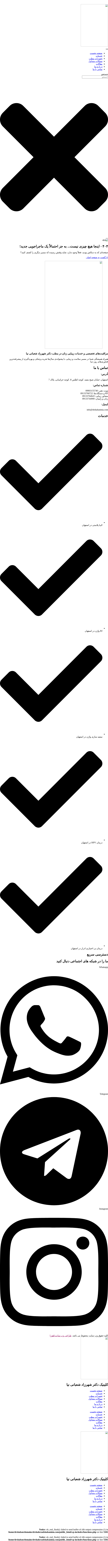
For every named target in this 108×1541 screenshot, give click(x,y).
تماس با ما (97, 69)
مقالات (99, 64)
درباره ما (98, 66)
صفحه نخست (96, 53)
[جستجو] (107, 238)
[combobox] (95, 77)
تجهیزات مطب (95, 58)
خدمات (99, 56)
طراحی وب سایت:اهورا (60, 1335)
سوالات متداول (95, 61)
